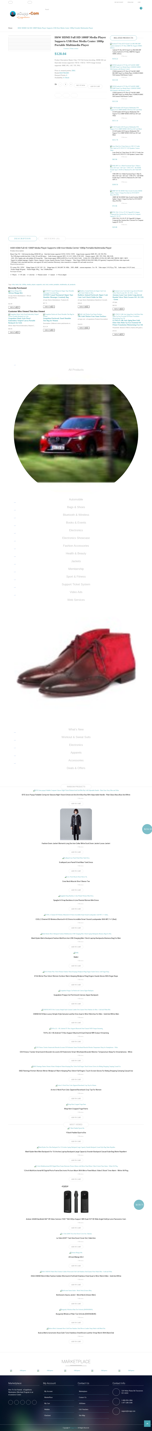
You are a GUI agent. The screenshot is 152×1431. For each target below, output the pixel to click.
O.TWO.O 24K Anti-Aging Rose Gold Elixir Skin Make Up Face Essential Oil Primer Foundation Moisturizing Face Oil (128, 323)
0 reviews (124, 56)
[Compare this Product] (66, 95)
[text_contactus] (74, 95)
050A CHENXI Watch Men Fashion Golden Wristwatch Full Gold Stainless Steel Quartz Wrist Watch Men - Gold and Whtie (76, 1276)
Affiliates (82, 1403)
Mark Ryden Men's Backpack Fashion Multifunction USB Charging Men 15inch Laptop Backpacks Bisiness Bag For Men (76, 938)
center (51, 284)
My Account (48, 1391)
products (72, 284)
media (29, 284)
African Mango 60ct (15, 293)
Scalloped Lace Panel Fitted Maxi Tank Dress (76, 862)
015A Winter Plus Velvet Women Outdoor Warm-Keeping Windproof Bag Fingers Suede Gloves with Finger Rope (76, 976)
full (20, 284)
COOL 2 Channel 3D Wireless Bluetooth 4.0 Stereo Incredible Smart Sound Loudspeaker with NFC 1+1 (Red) (76, 919)
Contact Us (82, 1397)
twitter (16, 1402)
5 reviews (80, 1260)
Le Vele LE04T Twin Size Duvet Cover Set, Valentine (76, 1238)
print (34, 1402)
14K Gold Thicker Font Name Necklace (92, 316)
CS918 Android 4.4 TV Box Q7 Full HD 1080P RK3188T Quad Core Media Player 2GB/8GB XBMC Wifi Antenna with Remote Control (127, 73)
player (34, 284)
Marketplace (83, 1391)
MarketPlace (48, 1397)
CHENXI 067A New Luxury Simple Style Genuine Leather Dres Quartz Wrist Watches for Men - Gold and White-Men (76, 1014)
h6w (13, 284)
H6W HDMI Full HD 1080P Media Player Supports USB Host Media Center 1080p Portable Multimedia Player (55, 28)
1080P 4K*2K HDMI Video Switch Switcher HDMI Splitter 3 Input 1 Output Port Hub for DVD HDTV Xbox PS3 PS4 (127, 199)
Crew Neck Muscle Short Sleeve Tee (76, 881)
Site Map (82, 1415)
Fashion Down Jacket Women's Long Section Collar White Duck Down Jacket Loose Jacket (76, 843)
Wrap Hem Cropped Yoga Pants (76, 1109)
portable (56, 284)
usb (44, 284)
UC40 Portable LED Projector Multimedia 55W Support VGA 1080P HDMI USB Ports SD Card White (126, 113)
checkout (47, 1415)
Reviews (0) (52, 239)
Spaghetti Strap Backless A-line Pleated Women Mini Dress (76, 900)
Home (10, 28)
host (47, 284)
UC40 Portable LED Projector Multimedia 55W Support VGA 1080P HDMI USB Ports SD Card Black (126, 133)
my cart (47, 1403)
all (68, 284)
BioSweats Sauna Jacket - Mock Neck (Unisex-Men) (76, 1295)
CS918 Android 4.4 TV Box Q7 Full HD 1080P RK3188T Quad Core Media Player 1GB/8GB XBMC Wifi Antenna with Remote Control (127, 94)
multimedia (63, 284)
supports (39, 284)
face (10, 1402)
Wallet (76, 957)
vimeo (22, 1402)
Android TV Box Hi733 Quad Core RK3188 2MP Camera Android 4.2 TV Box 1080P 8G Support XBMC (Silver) (126, 52)
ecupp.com (73, 1428)
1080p (24, 284)
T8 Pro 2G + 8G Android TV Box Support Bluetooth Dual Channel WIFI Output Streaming (76, 1033)
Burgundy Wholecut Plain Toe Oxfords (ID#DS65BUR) (76, 1314)
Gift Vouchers (83, 1409)
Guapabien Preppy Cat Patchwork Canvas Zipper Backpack (76, 995)
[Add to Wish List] (58, 95)
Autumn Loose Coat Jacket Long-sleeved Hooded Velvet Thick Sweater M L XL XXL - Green (128, 297)
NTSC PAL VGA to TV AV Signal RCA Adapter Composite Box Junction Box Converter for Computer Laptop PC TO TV (127, 220)
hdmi (17, 284)
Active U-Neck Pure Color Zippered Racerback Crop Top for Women (76, 1090)
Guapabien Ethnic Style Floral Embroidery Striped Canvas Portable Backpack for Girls (21, 321)
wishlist (47, 1409)
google (28, 1402)
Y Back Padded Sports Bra (76, 1133)
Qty (56, 84)
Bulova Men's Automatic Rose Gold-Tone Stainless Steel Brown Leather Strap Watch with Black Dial (76, 1333)
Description (22, 239)
